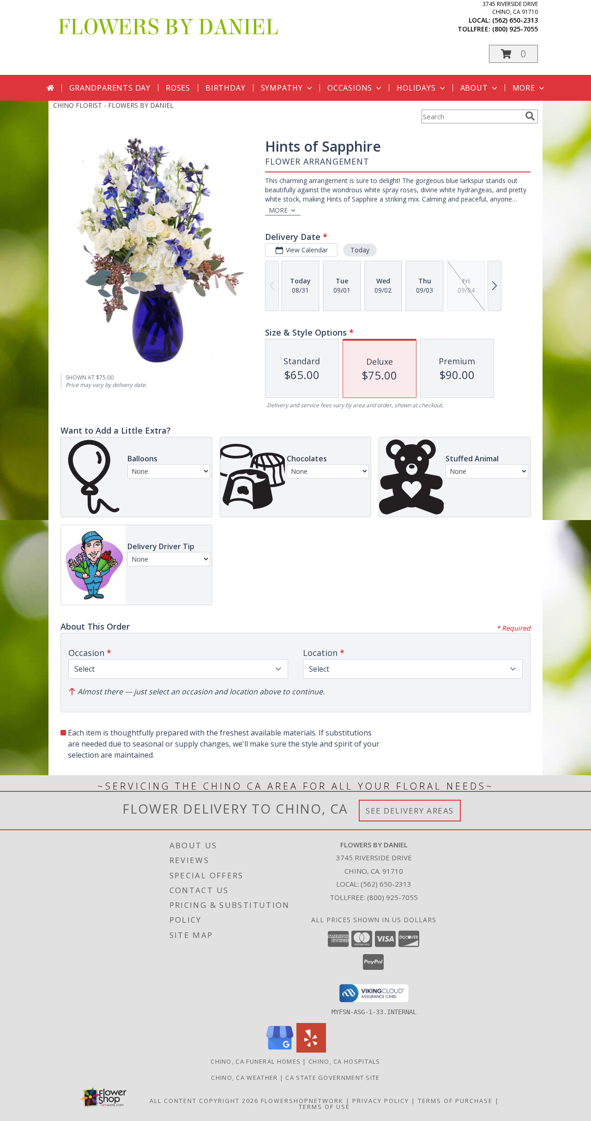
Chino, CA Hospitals (344, 1061)
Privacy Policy (380, 1100)
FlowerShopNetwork (302, 1100)
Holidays (416, 88)
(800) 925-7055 (515, 29)
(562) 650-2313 (515, 20)
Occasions (349, 88)
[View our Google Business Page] (280, 1050)
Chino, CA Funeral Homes (256, 1061)
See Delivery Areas (410, 810)
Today (359, 249)
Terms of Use (324, 1107)
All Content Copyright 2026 (204, 1100)
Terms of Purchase (455, 1100)
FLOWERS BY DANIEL (168, 27)
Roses (178, 88)
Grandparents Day (110, 88)
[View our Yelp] (311, 1050)
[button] (513, 54)
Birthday (225, 88)
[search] (530, 116)
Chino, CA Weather (244, 1077)
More (524, 88)
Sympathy (282, 88)
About (474, 88)
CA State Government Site (332, 1077)
